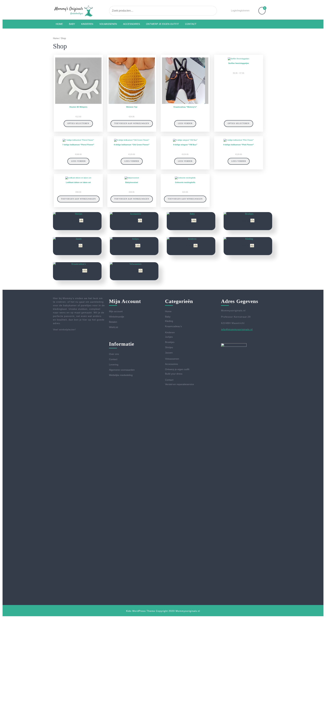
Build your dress (173, 373)
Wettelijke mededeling (121, 375)
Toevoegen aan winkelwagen (131, 123)
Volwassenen (108, 24)
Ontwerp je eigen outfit (162, 24)
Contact (190, 24)
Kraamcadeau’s (173, 326)
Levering (113, 364)
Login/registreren (240, 10)
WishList (113, 327)
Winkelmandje (116, 316)
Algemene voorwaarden (122, 369)
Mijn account (116, 311)
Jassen (169, 352)
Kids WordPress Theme (140, 611)
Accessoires (131, 24)
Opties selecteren (78, 123)
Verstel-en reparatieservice (179, 384)
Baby (72, 24)
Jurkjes (169, 336)
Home (59, 24)
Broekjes (169, 342)
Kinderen (87, 24)
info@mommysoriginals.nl (237, 329)
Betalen (113, 322)
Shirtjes (169, 347)
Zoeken (204, 10)
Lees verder (185, 123)
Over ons (114, 354)
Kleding (169, 321)
